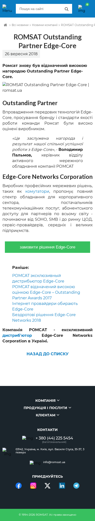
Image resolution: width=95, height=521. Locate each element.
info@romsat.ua (54, 462)
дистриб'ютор (17, 335)
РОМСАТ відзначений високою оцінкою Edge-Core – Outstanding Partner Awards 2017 (46, 292)
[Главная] (5, 25)
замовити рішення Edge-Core (47, 247)
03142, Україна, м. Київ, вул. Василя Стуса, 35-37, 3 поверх (50, 451)
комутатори (37, 191)
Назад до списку (48, 354)
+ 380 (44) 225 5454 (54, 438)
